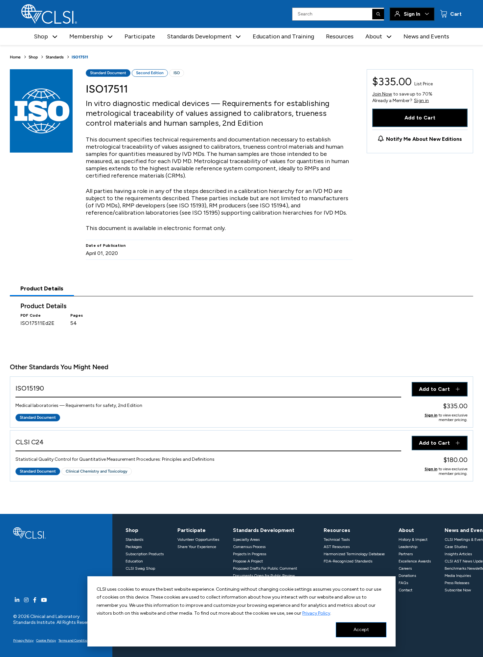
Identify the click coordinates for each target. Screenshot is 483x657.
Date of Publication (106, 245)
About (406, 530)
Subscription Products (145, 554)
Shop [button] (41, 36)
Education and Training (283, 36)
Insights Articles (458, 554)
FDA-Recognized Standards (348, 561)
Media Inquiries (458, 575)
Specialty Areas (246, 539)
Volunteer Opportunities (198, 539)
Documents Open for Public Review (264, 575)
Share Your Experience (196, 546)
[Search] (378, 14)
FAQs (403, 583)
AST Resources (337, 546)
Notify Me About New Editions (424, 139)
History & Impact (413, 539)
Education (134, 561)
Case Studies (456, 546)
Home (15, 57)
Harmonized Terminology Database (354, 554)
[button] (55, 36)
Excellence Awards (415, 561)
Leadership (408, 546)
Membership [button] (86, 36)
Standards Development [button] (199, 36)
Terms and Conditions (74, 640)
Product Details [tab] (41, 288)
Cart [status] (455, 14)
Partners (406, 554)
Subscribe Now (458, 590)
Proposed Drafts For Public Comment (265, 568)
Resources (340, 36)
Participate (140, 36)
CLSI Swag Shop (140, 568)
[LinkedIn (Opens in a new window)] (17, 600)
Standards (55, 57)
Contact (405, 590)
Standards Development (263, 530)
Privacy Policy (316, 613)
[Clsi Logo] (29, 532)
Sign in (421, 100)
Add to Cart (420, 118)
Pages (76, 315)
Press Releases (457, 583)
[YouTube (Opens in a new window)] (44, 600)
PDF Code (30, 315)
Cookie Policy (46, 640)
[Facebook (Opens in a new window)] (34, 600)
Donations (407, 575)
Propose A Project (248, 561)
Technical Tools (337, 539)
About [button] (373, 36)
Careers (405, 568)
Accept (361, 629)
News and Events (426, 36)
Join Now (382, 94)
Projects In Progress (249, 554)
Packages (134, 546)
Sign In (412, 14)
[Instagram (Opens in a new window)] (26, 600)
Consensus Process (249, 546)
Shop (33, 57)
